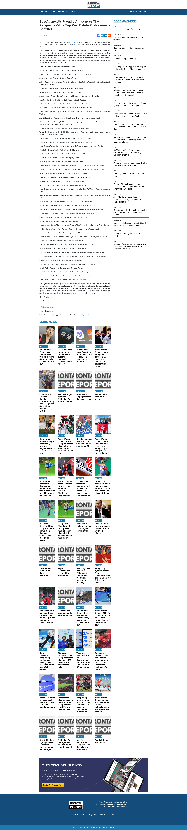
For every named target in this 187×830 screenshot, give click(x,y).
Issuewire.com (72, 42)
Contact (112, 815)
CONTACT (72, 12)
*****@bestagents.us (46, 307)
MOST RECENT (50, 12)
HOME (41, 12)
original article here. (88, 315)
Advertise (103, 815)
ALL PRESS (62, 12)
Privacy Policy (92, 815)
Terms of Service (78, 815)
